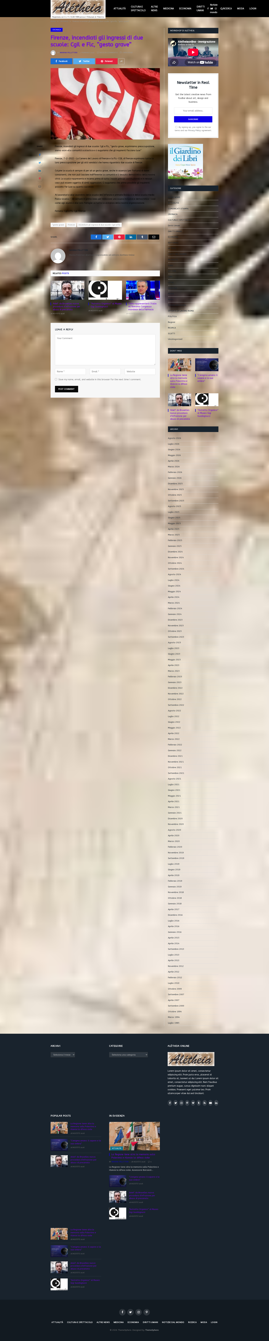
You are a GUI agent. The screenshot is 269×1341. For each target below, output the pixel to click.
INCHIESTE (173, 259)
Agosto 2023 (174, 642)
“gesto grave (58, 225)
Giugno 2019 (174, 869)
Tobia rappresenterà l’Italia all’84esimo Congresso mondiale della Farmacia (142, 306)
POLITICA (172, 316)
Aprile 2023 (173, 665)
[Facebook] (40, 155)
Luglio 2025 (173, 512)
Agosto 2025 (174, 506)
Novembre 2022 (176, 694)
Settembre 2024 (176, 569)
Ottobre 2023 (175, 631)
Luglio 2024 (173, 580)
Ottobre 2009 (175, 989)
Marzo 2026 (174, 466)
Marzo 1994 (174, 1017)
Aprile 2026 (173, 461)
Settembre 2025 (176, 501)
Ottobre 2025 (175, 495)
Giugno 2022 (174, 722)
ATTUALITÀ (120, 8)
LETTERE (172, 271)
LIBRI (170, 277)
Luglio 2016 (173, 921)
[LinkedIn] (40, 170)
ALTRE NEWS (154, 8)
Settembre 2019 (176, 858)
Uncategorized (175, 339)
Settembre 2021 (176, 773)
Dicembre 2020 (175, 818)
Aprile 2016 (173, 926)
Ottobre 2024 (175, 563)
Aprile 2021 (173, 801)
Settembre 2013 (176, 949)
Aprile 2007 (173, 1000)
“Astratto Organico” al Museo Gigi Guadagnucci (106, 305)
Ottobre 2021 (175, 767)
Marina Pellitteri (68, 52)
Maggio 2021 (174, 796)
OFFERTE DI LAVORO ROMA (181, 311)
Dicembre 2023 (175, 620)
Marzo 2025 (174, 535)
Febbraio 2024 (175, 608)
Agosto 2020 (174, 830)
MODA (240, 8)
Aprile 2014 (173, 943)
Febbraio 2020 (175, 847)
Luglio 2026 (173, 444)
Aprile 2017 (173, 909)
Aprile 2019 (173, 875)
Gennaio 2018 (175, 903)
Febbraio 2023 (175, 676)
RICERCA (227, 8)
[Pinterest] (40, 178)
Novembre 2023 (176, 625)
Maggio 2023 (174, 659)
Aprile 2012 (173, 972)
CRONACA (56, 30)
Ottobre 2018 (175, 898)
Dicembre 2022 (175, 688)
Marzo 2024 (174, 603)
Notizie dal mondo (213, 8)
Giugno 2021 (174, 790)
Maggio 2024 (174, 591)
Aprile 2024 (173, 597)
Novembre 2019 (176, 852)
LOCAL (171, 282)
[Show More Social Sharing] (121, 61)
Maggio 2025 (174, 523)
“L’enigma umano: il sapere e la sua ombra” (207, 378)
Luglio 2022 (173, 716)
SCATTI (171, 333)
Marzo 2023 (174, 671)
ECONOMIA (185, 8)
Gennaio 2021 (175, 813)
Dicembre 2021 (175, 756)
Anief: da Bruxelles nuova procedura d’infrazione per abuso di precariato (66, 306)
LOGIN (252, 8)
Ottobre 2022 (175, 699)
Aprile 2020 (173, 835)
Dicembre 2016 (175, 915)
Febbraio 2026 (175, 472)
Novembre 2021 (176, 762)
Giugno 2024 (174, 586)
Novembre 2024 (176, 557)
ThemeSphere (152, 1330)
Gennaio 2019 (175, 886)
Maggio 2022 (174, 728)
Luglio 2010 (173, 983)
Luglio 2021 (173, 784)
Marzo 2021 (174, 807)
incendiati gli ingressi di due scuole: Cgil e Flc (99, 225)
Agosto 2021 (174, 779)
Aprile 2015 (173, 938)
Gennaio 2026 (175, 478)
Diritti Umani (174, 225)
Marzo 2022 (174, 739)
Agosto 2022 (174, 710)
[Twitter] (40, 163)
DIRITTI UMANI (201, 8)
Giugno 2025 (174, 517)
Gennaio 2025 (175, 546)
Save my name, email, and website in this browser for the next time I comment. (100, 379)
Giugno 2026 (174, 449)
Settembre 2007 (176, 994)
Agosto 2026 (174, 438)
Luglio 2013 (173, 955)
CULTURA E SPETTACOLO (138, 8)
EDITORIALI (173, 243)
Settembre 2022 (176, 705)
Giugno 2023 (174, 654)
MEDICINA (168, 8)
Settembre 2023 (176, 637)
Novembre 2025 (176, 489)
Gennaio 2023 (175, 682)
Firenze (71, 225)
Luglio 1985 (173, 1023)
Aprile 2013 (173, 960)
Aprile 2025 (173, 529)
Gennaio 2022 (175, 750)
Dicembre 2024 (175, 552)
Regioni (171, 322)
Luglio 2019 (173, 864)
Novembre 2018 (176, 892)
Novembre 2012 (176, 966)
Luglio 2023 (173, 648)
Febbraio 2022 (175, 745)
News (170, 299)
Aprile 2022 (173, 733)
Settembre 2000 (176, 1006)
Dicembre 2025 (175, 483)
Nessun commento (109, 52)
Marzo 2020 (174, 841)
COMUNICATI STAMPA (178, 208)
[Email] (40, 186)
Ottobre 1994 (175, 1011)
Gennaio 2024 (175, 614)
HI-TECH (172, 248)
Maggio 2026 (174, 455)
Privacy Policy (194, 130)
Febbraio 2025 (175, 540)
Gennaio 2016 (175, 932)
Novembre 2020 (176, 824)
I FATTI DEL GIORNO (177, 254)
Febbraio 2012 (175, 977)
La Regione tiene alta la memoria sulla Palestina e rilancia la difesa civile (178, 381)
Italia (170, 265)
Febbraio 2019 (175, 881)
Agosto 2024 (174, 574)
